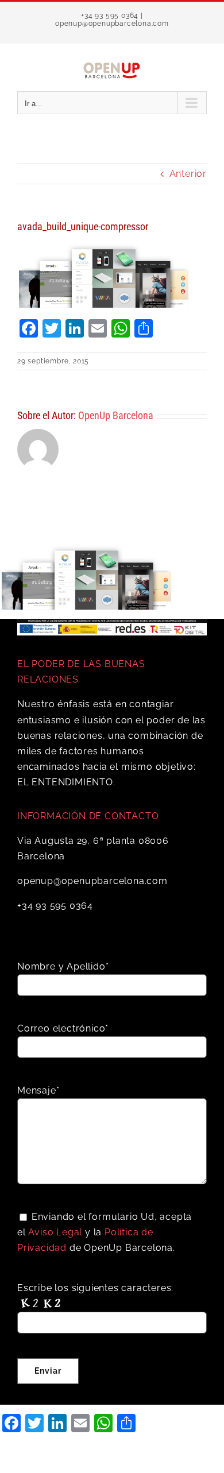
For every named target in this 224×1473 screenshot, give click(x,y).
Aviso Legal (55, 1232)
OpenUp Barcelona (115, 415)
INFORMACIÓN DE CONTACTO (88, 816)
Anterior (188, 173)
